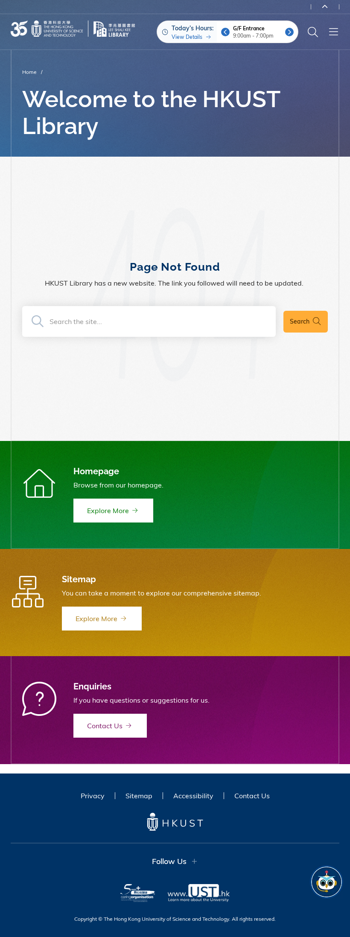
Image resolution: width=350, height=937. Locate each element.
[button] (225, 32)
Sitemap (138, 795)
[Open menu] (333, 32)
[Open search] (313, 32)
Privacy (93, 795)
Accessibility (193, 795)
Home (29, 72)
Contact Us (252, 795)
